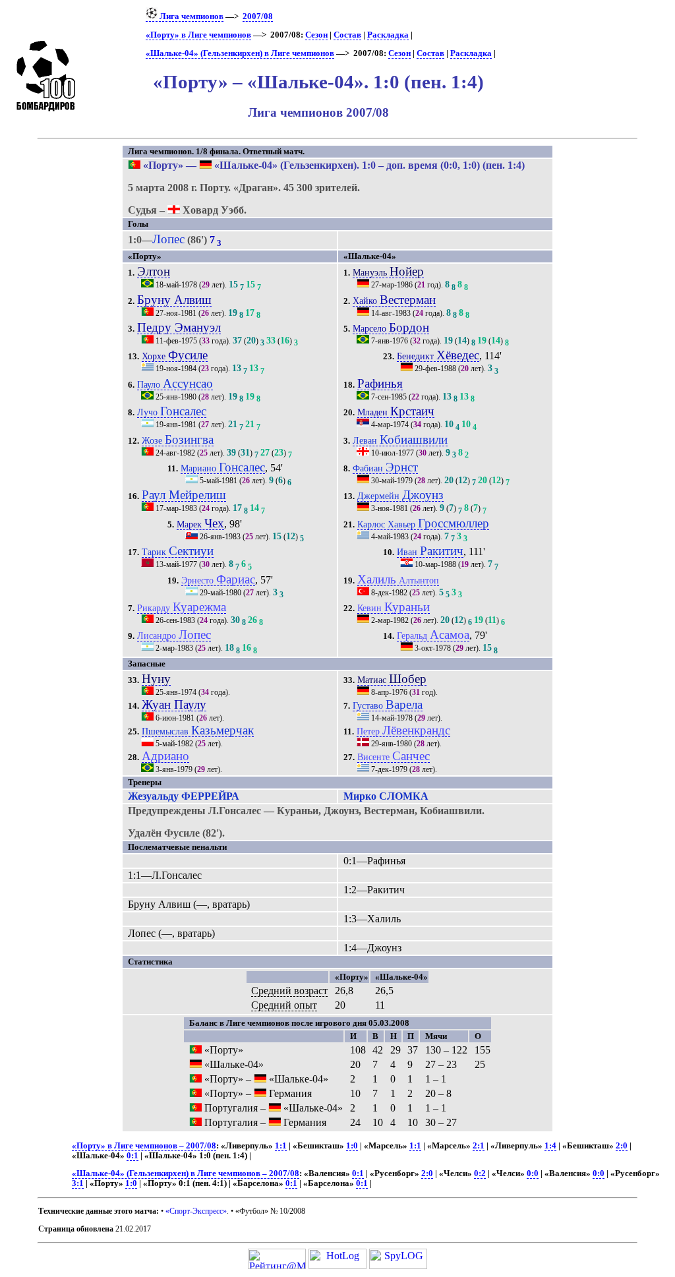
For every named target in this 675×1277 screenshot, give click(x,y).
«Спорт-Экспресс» (196, 1211)
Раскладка (388, 35)
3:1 (78, 1183)
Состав (347, 35)
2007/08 (258, 16)
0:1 (132, 1155)
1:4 (550, 1145)
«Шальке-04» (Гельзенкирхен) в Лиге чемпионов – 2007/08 (185, 1173)
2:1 (478, 1145)
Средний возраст (289, 990)
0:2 (480, 1173)
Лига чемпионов (190, 16)
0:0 (533, 1173)
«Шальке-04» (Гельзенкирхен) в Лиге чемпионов (240, 53)
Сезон (316, 35)
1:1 (281, 1145)
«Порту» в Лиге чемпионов (198, 35)
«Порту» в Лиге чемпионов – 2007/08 (144, 1145)
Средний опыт (284, 1005)
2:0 (622, 1145)
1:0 (352, 1145)
